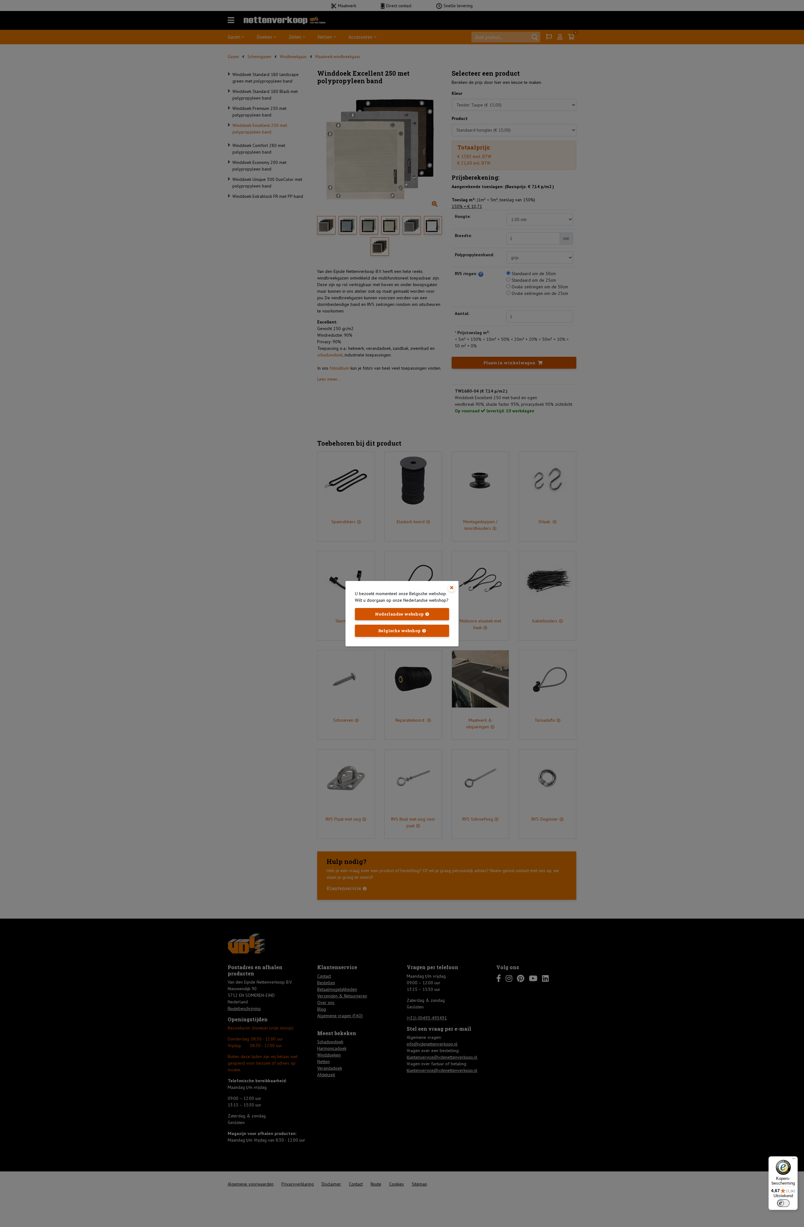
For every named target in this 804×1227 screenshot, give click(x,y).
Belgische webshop (399, 630)
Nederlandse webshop (399, 614)
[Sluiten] (451, 588)
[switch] (783, 1203)
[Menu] (794, 1160)
